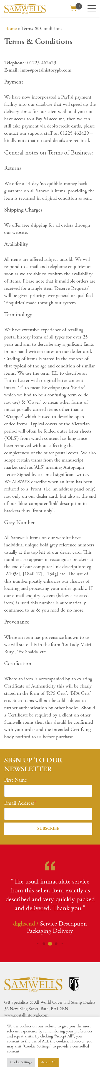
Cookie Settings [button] (21, 1062)
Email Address (19, 803)
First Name (15, 780)
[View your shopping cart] (73, 8)
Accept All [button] (48, 1062)
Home (10, 28)
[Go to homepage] (25, 8)
